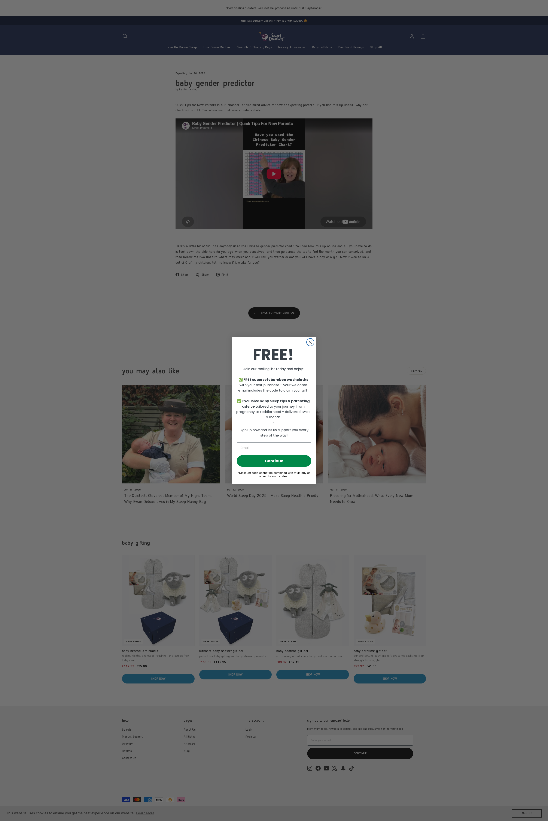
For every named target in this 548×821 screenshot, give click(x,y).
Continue (274, 461)
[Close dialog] (310, 342)
